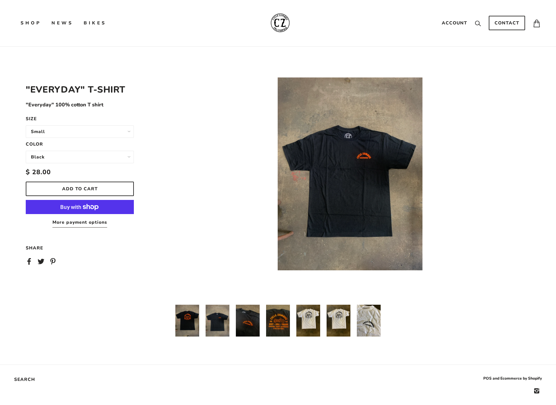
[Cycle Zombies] (280, 22)
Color (34, 144)
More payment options (79, 222)
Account (454, 23)
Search (24, 379)
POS (487, 378)
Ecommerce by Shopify (521, 378)
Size (31, 119)
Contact (507, 23)
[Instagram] (536, 390)
